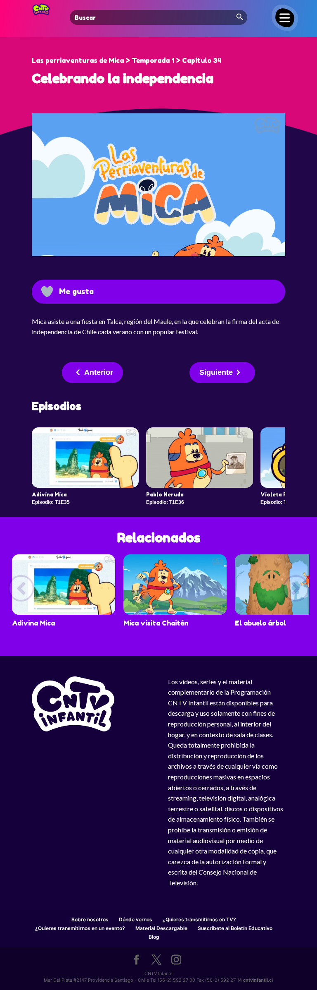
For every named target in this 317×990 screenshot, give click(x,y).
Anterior (98, 372)
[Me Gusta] (47, 291)
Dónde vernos (135, 919)
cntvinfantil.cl (258, 980)
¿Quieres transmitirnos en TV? (199, 919)
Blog (154, 937)
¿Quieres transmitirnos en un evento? (80, 928)
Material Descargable (161, 928)
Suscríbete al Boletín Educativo (235, 928)
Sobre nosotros (90, 919)
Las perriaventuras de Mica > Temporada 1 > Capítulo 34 (126, 60)
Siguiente (216, 372)
